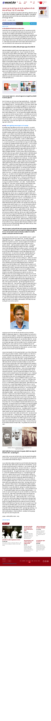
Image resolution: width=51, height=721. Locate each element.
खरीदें (41, 2)
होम (17, 2)
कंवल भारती (25, 544)
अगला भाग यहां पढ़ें (6, 520)
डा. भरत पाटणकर (38, 529)
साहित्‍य (31, 2)
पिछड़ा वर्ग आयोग (26, 532)
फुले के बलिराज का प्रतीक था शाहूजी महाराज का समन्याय (11, 539)
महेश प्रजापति (38, 543)
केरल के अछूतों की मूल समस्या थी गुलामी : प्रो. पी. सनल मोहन (17, 125)
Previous (3, 86)
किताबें (38, 2)
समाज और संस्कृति (25, 3)
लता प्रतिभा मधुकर (4, 541)
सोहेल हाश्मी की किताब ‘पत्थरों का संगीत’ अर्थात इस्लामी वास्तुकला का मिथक (28, 542)
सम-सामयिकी (20, 3)
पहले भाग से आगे (5, 26)
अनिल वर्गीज (4, 20)
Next (18, 86)
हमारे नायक (34, 3)
